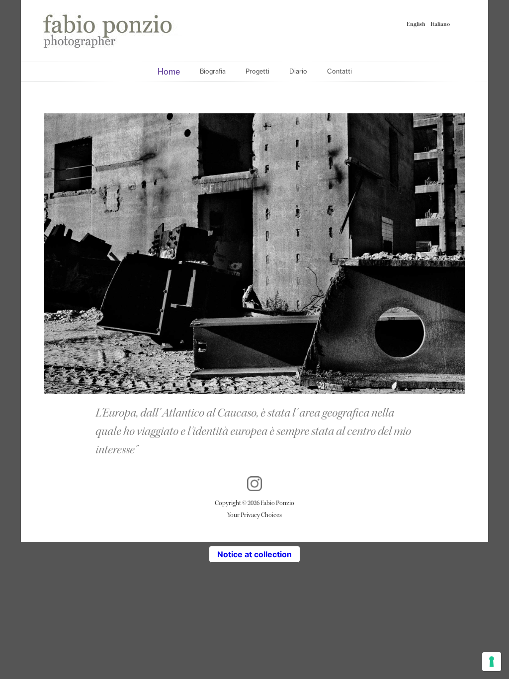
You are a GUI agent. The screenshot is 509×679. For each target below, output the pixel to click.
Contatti (339, 71)
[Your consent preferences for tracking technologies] (491, 661)
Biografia (213, 71)
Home (169, 71)
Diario (298, 71)
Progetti (257, 71)
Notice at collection (254, 554)
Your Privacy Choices (254, 515)
